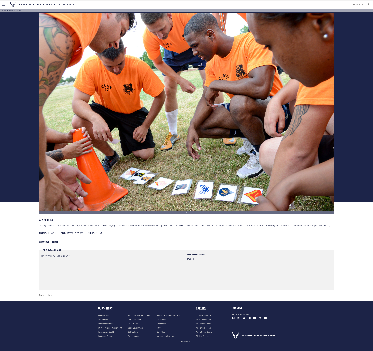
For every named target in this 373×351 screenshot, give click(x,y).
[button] (3, 4)
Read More (190, 259)
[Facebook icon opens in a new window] (233, 318)
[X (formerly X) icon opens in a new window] (243, 318)
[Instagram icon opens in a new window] (238, 318)
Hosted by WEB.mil (186, 341)
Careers (201, 308)
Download (45, 242)
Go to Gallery (45, 295)
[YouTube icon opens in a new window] (254, 318)
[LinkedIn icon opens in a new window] (249, 318)
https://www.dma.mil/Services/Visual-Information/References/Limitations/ (248, 265)
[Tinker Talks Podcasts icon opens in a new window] (259, 318)
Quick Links (105, 308)
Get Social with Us (241, 314)
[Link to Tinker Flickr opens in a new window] (265, 318)
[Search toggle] (368, 4)
